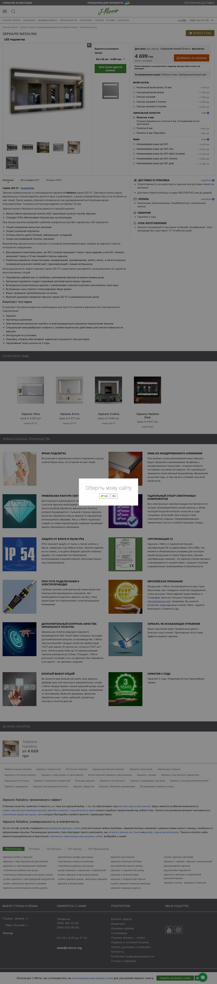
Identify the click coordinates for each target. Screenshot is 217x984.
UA (105, 496)
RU (114, 496)
